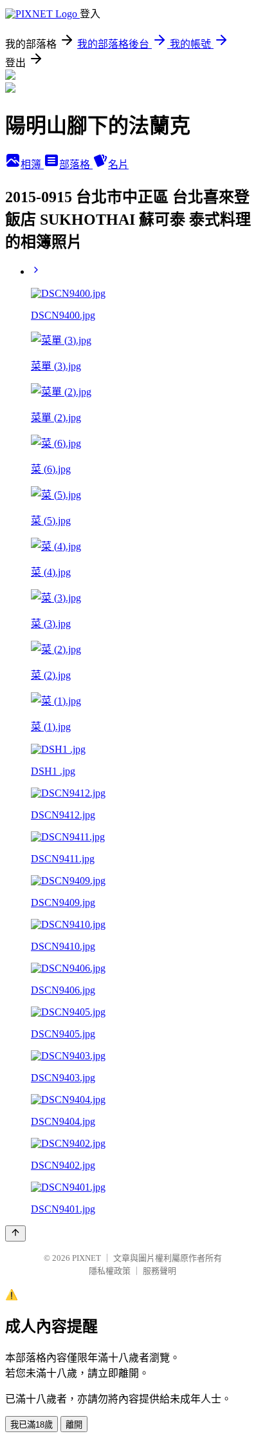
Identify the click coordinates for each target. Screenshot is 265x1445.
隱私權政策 (110, 1271)
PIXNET (86, 1258)
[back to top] (15, 1233)
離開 (74, 1425)
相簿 (32, 164)
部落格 (76, 164)
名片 (118, 164)
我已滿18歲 (31, 1425)
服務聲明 (159, 1271)
